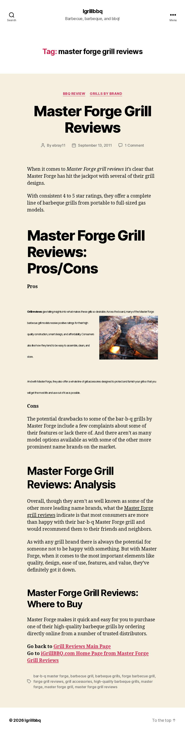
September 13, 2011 (95, 145)
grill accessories (78, 681)
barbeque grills (107, 676)
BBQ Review (74, 94)
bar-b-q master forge (51, 676)
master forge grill (58, 687)
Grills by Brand (106, 94)
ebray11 (58, 145)
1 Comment (134, 145)
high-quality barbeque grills (116, 681)
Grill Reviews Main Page (82, 647)
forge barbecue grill (138, 676)
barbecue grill (81, 676)
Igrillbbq (92, 11)
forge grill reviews (48, 681)
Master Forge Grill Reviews (92, 119)
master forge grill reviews (96, 687)
